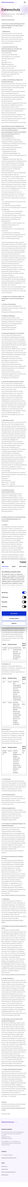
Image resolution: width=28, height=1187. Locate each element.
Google (10, 681)
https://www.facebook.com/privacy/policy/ (13, 1065)
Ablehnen (14, 623)
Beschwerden (4, 1174)
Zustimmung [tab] (5, 566)
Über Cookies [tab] (22, 566)
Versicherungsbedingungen (8, 1172)
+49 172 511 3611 (8, 1155)
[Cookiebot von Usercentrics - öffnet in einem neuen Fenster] (20, 562)
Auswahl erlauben (14, 618)
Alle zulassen (14, 613)
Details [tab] (14, 566)
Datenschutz (4, 1169)
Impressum (4, 1166)
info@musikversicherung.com (8, 1157)
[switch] (24, 597)
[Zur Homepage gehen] (9, 2)
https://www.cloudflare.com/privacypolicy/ (13, 895)
